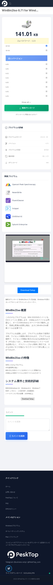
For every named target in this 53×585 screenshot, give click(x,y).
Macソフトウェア (12, 537)
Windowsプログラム (13, 526)
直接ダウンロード (28, 108)
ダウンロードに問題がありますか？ (26, 114)
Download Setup (27, 290)
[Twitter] (9, 568)
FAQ (7, 503)
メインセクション (13, 517)
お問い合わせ (10, 492)
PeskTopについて (12, 498)
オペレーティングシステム (15, 531)
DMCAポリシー (11, 509)
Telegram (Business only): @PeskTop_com (23, 562)
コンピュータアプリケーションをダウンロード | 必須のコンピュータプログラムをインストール (28, 543)
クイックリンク (12, 478)
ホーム (8, 486)
